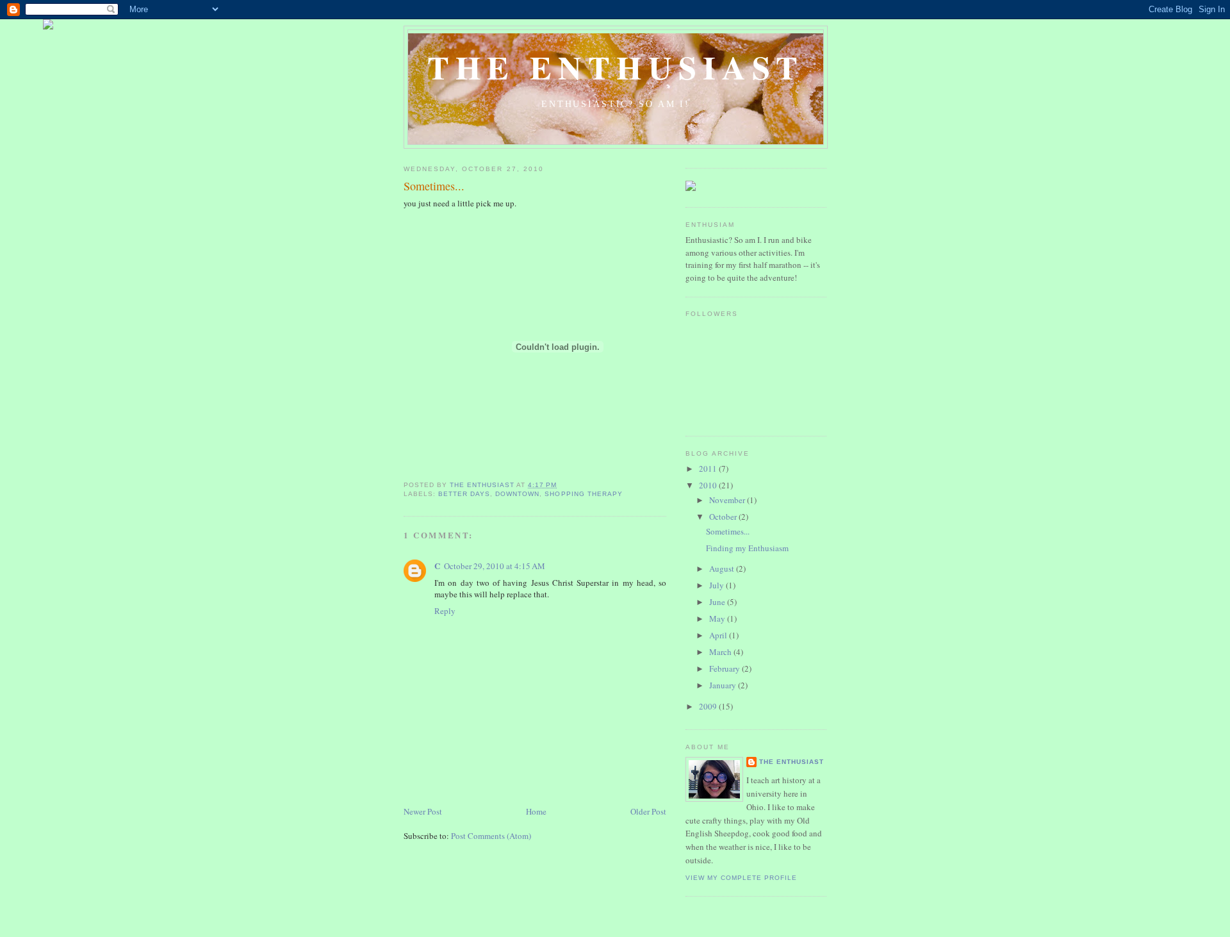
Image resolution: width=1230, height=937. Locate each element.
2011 (709, 468)
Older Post (648, 811)
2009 (709, 706)
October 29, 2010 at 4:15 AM (494, 566)
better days (464, 493)
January (723, 685)
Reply (444, 611)
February (725, 668)
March (721, 652)
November (728, 500)
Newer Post (423, 811)
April (719, 635)
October (724, 516)
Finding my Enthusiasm (747, 548)
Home (536, 811)
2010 (709, 485)
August (722, 568)
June (718, 602)
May (718, 618)
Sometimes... (728, 531)
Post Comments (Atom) (491, 836)
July (717, 585)
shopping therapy (583, 493)
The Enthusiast (616, 66)
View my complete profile (741, 877)
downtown (517, 493)
